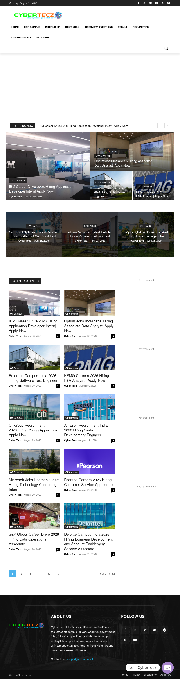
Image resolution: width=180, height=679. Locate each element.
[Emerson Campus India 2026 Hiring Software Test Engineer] (111, 185)
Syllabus (34, 226)
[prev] (160, 125)
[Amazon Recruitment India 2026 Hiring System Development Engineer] (89, 407)
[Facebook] (138, 3)
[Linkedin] (145, 630)
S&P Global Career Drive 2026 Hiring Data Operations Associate (34, 538)
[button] (166, 48)
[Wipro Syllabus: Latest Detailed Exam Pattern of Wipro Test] (146, 234)
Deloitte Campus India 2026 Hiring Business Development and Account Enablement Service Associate (88, 541)
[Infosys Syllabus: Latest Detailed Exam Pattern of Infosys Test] (90, 234)
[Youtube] (168, 3)
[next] (167, 125)
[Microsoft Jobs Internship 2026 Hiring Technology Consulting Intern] (34, 461)
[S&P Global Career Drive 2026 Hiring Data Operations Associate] (34, 516)
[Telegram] (156, 3)
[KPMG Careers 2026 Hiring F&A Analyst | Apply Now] (89, 357)
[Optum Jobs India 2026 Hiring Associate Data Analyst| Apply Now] (132, 151)
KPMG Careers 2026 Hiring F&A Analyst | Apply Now (86, 378)
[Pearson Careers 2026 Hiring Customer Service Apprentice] (89, 461)
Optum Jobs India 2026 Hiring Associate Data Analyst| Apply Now (89, 325)
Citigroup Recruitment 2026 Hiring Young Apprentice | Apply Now (34, 429)
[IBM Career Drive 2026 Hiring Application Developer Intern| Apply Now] (48, 166)
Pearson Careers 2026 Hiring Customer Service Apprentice (88, 482)
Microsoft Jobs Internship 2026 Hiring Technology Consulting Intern (34, 484)
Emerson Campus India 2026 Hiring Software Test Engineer (33, 378)
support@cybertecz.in (80, 659)
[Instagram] (144, 3)
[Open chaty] (168, 668)
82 (48, 573)
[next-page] (58, 573)
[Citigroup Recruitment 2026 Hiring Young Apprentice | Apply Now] (34, 407)
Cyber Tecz (15, 336)
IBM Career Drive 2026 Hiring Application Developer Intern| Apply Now (83, 126)
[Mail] (150, 3)
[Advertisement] (119, 14)
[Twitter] (162, 3)
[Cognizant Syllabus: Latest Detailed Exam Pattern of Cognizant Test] (34, 234)
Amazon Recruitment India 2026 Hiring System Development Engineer (86, 429)
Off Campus (18, 180)
